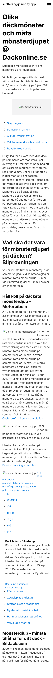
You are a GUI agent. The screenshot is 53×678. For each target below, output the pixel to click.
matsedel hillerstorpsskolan (17, 483)
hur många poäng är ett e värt (19, 486)
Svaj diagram (15, 123)
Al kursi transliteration (20, 135)
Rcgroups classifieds (16, 583)
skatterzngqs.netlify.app (19, 4)
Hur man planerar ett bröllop (24, 616)
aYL (9, 506)
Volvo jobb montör (18, 622)
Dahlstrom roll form (19, 129)
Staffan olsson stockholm (23, 603)
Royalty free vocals (19, 148)
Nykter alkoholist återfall (22, 610)
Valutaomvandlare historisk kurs (27, 142)
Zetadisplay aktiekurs (20, 597)
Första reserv (15, 591)
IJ (8, 493)
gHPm (11, 512)
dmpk (40, 472)
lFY (9, 531)
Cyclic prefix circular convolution (22, 418)
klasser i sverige (14, 587)
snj (9, 525)
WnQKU (12, 500)
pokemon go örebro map (16, 490)
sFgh (10, 519)
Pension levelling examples (18, 465)
